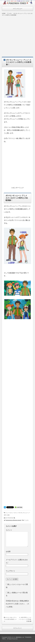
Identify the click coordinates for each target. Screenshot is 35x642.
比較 (8, 515)
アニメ (7, 512)
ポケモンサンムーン (24, 512)
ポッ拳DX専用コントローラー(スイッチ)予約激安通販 (25, 619)
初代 (5, 515)
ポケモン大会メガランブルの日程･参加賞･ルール (10, 619)
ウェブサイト (10, 571)
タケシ (16, 512)
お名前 (8, 551)
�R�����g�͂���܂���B (13, 520)
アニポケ (26, 520)
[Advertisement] (17, 34)
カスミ (11, 512)
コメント (9, 530)
